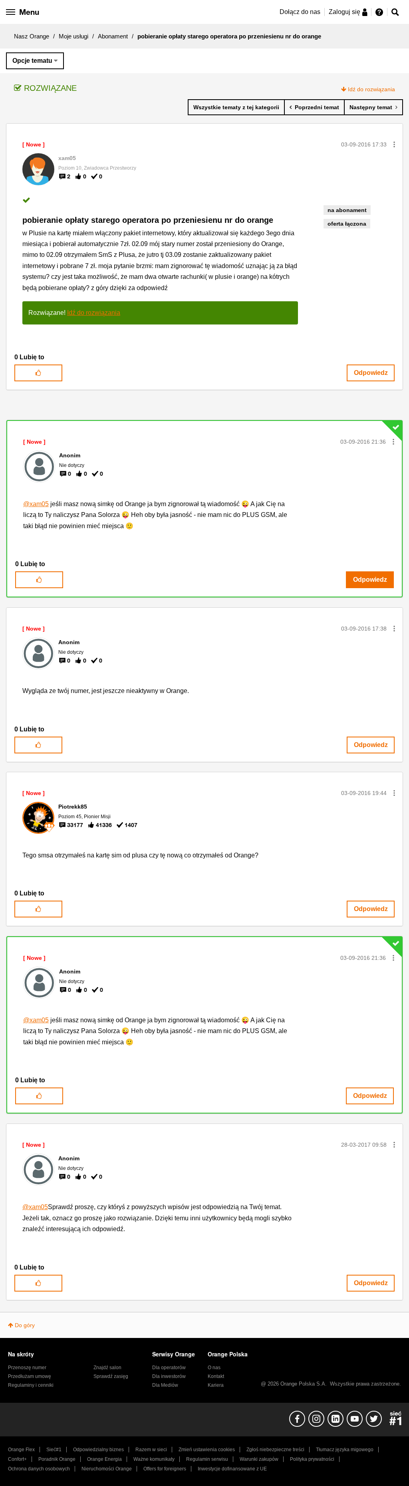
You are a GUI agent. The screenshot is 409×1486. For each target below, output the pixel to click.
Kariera (216, 1385)
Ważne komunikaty (154, 1459)
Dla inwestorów (169, 1376)
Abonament (113, 36)
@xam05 (36, 504)
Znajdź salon (107, 1367)
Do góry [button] (25, 1325)
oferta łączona (347, 223)
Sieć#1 (54, 1449)
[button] (394, 144)
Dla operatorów (169, 1367)
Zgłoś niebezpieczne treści (275, 1449)
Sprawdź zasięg (110, 1376)
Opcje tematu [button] (32, 60)
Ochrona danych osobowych (39, 1469)
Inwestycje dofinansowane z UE (232, 1469)
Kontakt (216, 1376)
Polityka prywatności (312, 1459)
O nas (214, 1367)
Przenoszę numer (27, 1367)
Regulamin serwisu (207, 1459)
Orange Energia (104, 1459)
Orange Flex (21, 1449)
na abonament (347, 210)
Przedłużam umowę (29, 1376)
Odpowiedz (371, 372)
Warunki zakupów (259, 1459)
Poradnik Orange (56, 1459)
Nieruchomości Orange (106, 1469)
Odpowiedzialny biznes (98, 1449)
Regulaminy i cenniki (31, 1385)
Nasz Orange (31, 36)
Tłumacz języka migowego (344, 1449)
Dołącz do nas (300, 11)
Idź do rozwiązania (371, 89)
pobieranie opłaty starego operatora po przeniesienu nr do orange (147, 220)
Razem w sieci (151, 1449)
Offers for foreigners (164, 1469)
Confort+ (17, 1459)
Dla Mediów (165, 1385)
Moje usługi (73, 36)
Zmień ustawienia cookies (207, 1449)
